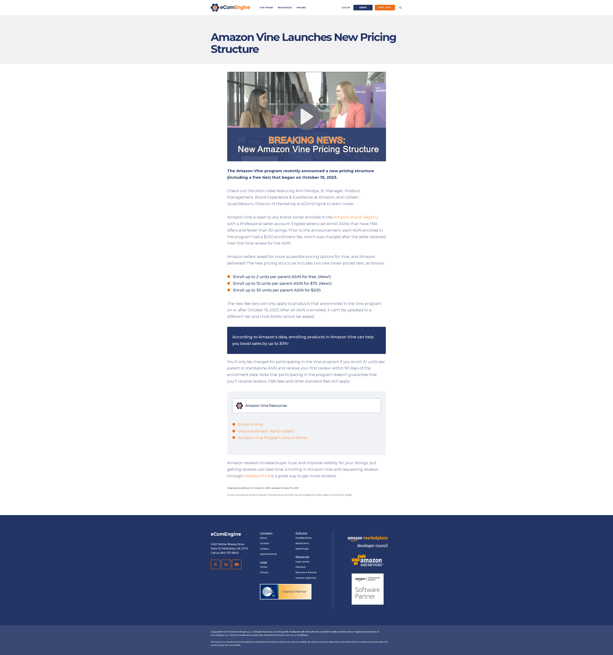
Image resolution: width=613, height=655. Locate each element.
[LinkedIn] (226, 564)
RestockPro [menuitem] (302, 543)
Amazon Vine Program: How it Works (272, 437)
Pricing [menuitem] (301, 7)
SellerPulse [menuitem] (302, 548)
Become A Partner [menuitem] (306, 572)
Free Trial (385, 7)
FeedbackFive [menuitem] (303, 537)
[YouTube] (236, 564)
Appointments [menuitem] (268, 554)
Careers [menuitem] (264, 548)
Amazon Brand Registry (355, 217)
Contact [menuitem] (264, 543)
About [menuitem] (263, 537)
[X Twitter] (215, 564)
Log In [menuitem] (346, 7)
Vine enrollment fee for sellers (266, 431)
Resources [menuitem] (285, 7)
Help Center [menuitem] (302, 561)
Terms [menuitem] (263, 567)
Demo (363, 7)
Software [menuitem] (266, 7)
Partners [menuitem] (300, 567)
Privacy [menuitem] (264, 572)
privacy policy (217, 645)
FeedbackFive (257, 476)
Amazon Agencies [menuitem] (305, 577)
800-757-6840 (229, 552)
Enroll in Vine (250, 424)
